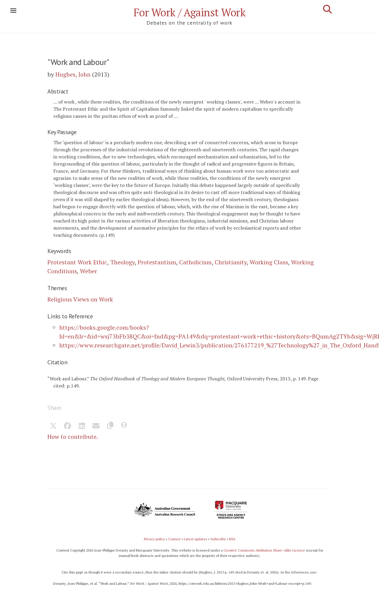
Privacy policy (154, 539)
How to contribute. (72, 437)
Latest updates (195, 539)
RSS (232, 539)
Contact (174, 539)
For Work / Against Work (190, 12)
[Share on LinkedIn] (82, 426)
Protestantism (157, 262)
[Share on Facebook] (67, 426)
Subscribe (218, 539)
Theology (122, 262)
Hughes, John (73, 74)
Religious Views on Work (80, 299)
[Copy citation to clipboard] (110, 426)
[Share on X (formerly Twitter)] (53, 426)
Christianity (231, 262)
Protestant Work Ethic (77, 262)
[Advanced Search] (327, 9)
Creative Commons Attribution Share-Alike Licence (264, 550)
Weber (88, 271)
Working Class (269, 262)
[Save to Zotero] (124, 426)
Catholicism (195, 262)
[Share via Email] (96, 426)
